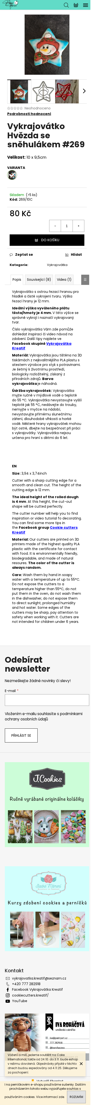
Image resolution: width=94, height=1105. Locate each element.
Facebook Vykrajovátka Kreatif (37, 989)
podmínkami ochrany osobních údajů (43, 716)
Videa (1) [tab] (64, 279)
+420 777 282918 (26, 983)
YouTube (19, 1000)
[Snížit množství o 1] (55, 226)
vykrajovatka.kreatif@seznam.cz (39, 978)
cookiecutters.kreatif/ (30, 995)
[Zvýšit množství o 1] (78, 226)
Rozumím (76, 1097)
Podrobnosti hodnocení (29, 114)
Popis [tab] (17, 279)
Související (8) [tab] (39, 279)
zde (61, 1097)
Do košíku (50, 240)
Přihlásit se (21, 735)
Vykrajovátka (57, 265)
